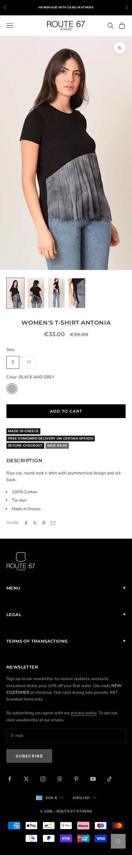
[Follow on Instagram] (43, 779)
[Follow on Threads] (59, 779)
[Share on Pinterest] (43, 523)
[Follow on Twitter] (26, 779)
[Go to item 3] (56, 293)
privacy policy (83, 713)
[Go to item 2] (36, 293)
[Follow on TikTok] (109, 779)
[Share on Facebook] (26, 523)
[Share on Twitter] (34, 523)
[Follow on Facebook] (9, 779)
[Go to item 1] (15, 293)
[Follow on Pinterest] (76, 779)
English (81, 798)
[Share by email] (52, 523)
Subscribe (29, 756)
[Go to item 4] (77, 293)
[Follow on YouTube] (93, 779)
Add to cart (66, 411)
